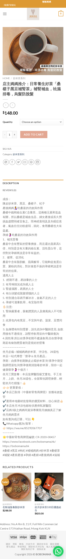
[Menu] (5, 13)
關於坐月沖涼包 (36, 546)
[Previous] (2, 496)
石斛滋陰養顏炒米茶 (14, 507)
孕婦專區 (21, 546)
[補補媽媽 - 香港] (33, 14)
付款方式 (30, 544)
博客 (15, 544)
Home (6, 78)
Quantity (7, 122)
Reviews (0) (9, 190)
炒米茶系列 (19, 78)
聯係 (21, 544)
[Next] (63, 496)
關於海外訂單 (28, 549)
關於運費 (54, 544)
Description (11, 183)
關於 (8, 544)
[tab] (33, 183)
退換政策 (41, 549)
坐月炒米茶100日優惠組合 (48, 509)
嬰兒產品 (10, 546)
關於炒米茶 (42, 544)
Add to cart (34, 134)
